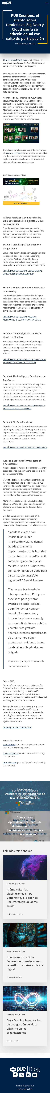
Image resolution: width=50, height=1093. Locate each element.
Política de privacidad (25, 1086)
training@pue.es (10, 753)
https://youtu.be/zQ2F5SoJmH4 (17, 727)
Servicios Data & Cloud (17, 60)
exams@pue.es (10, 762)
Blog (5, 60)
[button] (46, 3)
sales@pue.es (9, 744)
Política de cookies (25, 1089)
